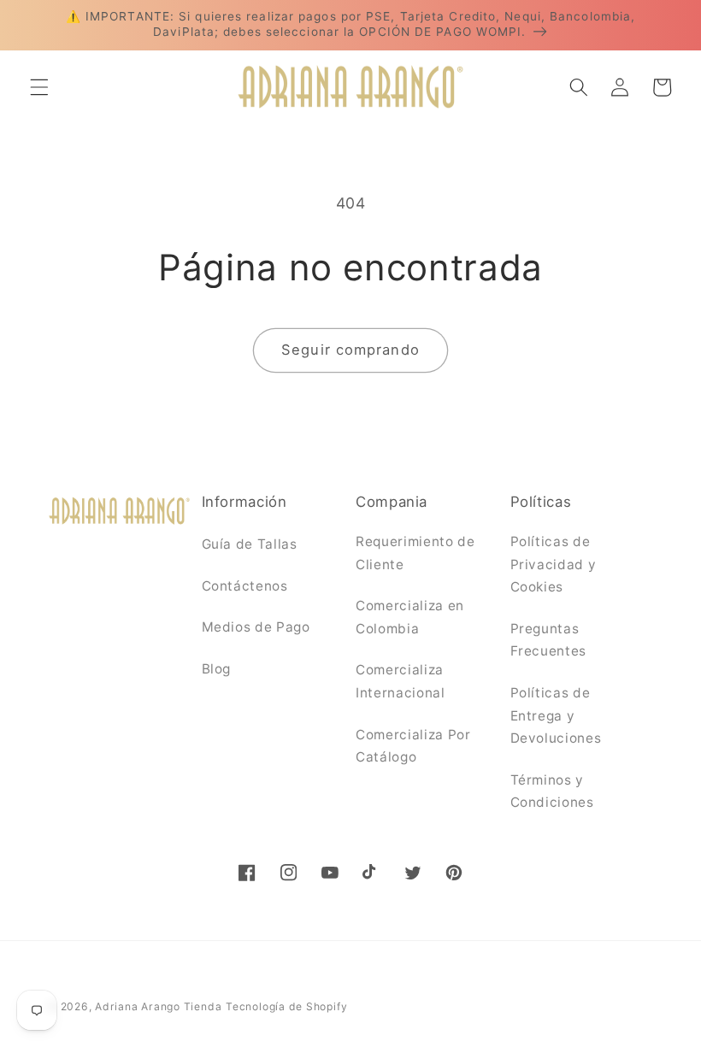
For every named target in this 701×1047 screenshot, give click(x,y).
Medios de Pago (256, 627)
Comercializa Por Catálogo (413, 746)
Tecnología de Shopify (286, 1006)
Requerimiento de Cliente (415, 553)
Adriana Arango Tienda (158, 1006)
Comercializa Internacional (400, 681)
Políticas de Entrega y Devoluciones (556, 715)
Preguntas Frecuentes (548, 640)
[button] (39, 87)
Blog (217, 669)
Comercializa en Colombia (410, 617)
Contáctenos (245, 586)
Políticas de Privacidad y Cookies (553, 564)
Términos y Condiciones (552, 791)
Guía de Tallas (249, 544)
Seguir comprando (350, 349)
